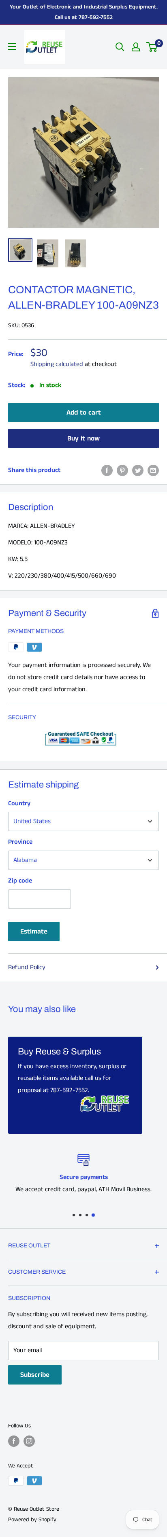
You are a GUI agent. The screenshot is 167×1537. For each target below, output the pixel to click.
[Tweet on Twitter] (137, 470)
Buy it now (83, 438)
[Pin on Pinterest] (122, 470)
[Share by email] (153, 470)
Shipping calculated (56, 364)
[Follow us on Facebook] (13, 1441)
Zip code (20, 880)
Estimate (33, 931)
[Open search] (120, 46)
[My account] (136, 46)
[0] (152, 47)
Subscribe (34, 1375)
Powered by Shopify (32, 1520)
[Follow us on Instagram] (29, 1441)
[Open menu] (12, 46)
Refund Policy (26, 967)
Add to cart (83, 412)
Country (19, 803)
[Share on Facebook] (107, 470)
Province (20, 842)
